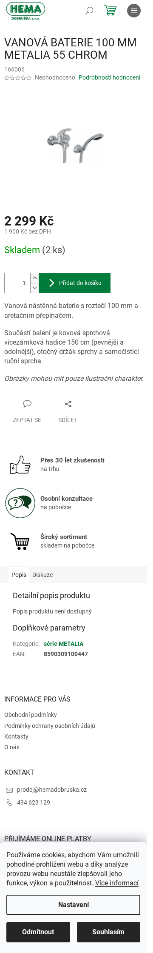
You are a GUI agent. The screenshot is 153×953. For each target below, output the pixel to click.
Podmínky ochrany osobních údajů (49, 725)
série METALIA (63, 643)
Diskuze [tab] (42, 574)
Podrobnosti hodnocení (109, 77)
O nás (12, 747)
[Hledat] (89, 10)
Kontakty (16, 736)
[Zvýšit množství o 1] (34, 278)
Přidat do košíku (80, 283)
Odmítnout (38, 932)
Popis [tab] (18, 574)
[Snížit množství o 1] (34, 288)
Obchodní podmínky (30, 714)
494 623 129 (33, 802)
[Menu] (133, 10)
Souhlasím (108, 932)
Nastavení (73, 905)
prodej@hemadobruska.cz (52, 789)
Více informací (117, 883)
